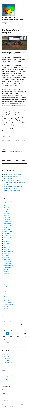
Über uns (6, 360)
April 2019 (6, 298)
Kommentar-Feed (9, 377)
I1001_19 (6, 140)
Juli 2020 (6, 269)
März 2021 (6, 257)
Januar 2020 (7, 281)
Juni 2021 (6, 255)
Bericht (17, 140)
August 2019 (7, 291)
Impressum (5, 400)
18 (7, 333)
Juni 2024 (6, 211)
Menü (4, 23)
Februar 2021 (7, 259)
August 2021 (7, 253)
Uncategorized (8, 362)
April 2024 (6, 213)
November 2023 (8, 219)
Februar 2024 (7, 217)
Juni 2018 (6, 308)
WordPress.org (8, 379)
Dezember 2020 (8, 261)
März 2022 (7, 245)
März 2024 (7, 215)
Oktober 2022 (7, 235)
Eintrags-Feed (8, 376)
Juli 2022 (6, 239)
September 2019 (8, 289)
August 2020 (7, 267)
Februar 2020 (7, 279)
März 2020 (7, 277)
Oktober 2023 (7, 221)
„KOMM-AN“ (23, 140)
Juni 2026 (6, 204)
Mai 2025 (6, 206)
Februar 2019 (7, 302)
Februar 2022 (7, 247)
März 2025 (7, 207)
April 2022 (6, 243)
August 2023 (7, 225)
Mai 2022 (6, 241)
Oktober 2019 (7, 287)
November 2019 (8, 285)
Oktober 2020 (7, 263)
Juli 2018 (6, 306)
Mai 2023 (6, 227)
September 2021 (8, 251)
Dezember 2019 (8, 283)
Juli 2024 (6, 209)
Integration (4, 141)
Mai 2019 (6, 297)
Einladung (6, 356)
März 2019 (7, 300)
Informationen (8, 358)
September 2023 (8, 223)
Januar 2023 (7, 229)
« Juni (7, 342)
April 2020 (6, 275)
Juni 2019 (6, 295)
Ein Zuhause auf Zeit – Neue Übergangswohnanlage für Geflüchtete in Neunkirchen (14, 182)
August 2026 (7, 202)
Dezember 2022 (8, 231)
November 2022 (8, 233)
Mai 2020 (6, 273)
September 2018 (8, 304)
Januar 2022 (7, 249)
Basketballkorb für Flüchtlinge (12, 190)
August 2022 (7, 237)
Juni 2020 (6, 271)
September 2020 (8, 265)
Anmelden (6, 374)
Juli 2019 (6, 293)
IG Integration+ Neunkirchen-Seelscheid (12, 18)
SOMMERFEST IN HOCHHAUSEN (13, 174)
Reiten (9, 141)
